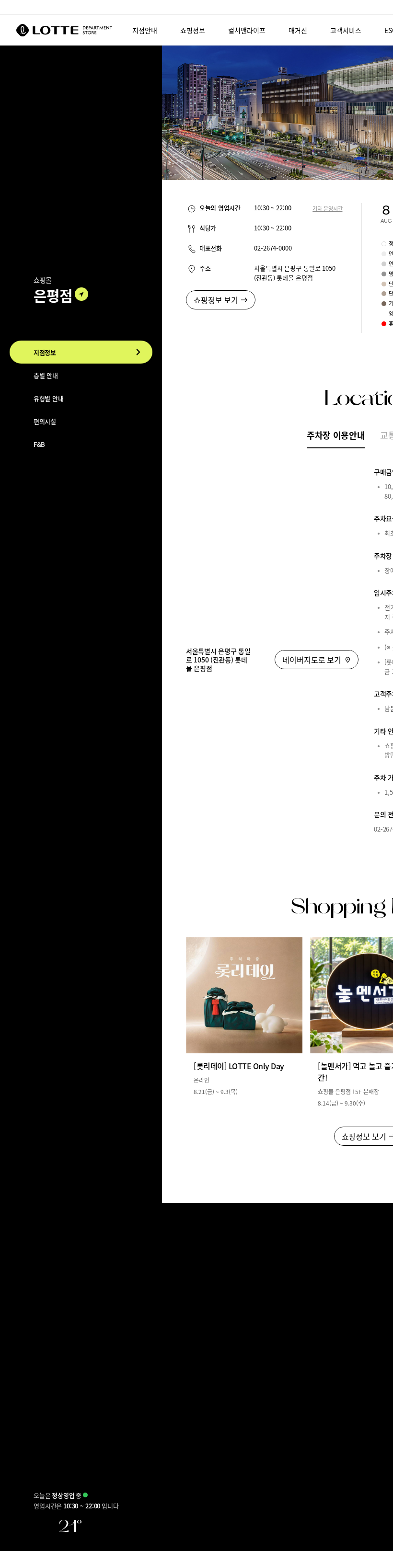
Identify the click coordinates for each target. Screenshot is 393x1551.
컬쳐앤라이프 (247, 30)
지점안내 (144, 30)
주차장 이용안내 (336, 435)
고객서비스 (345, 30)
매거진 (298, 30)
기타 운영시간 (327, 208)
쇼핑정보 (192, 30)
